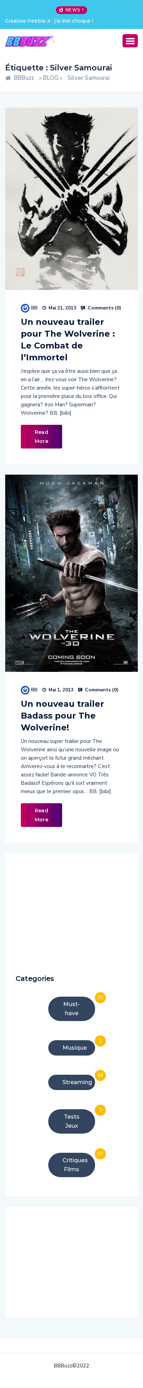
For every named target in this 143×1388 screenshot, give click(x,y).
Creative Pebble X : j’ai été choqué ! (49, 21)
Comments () (103, 308)
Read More (41, 436)
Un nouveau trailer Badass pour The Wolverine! (62, 716)
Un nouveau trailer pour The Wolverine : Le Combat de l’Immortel (68, 339)
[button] (130, 40)
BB (34, 308)
